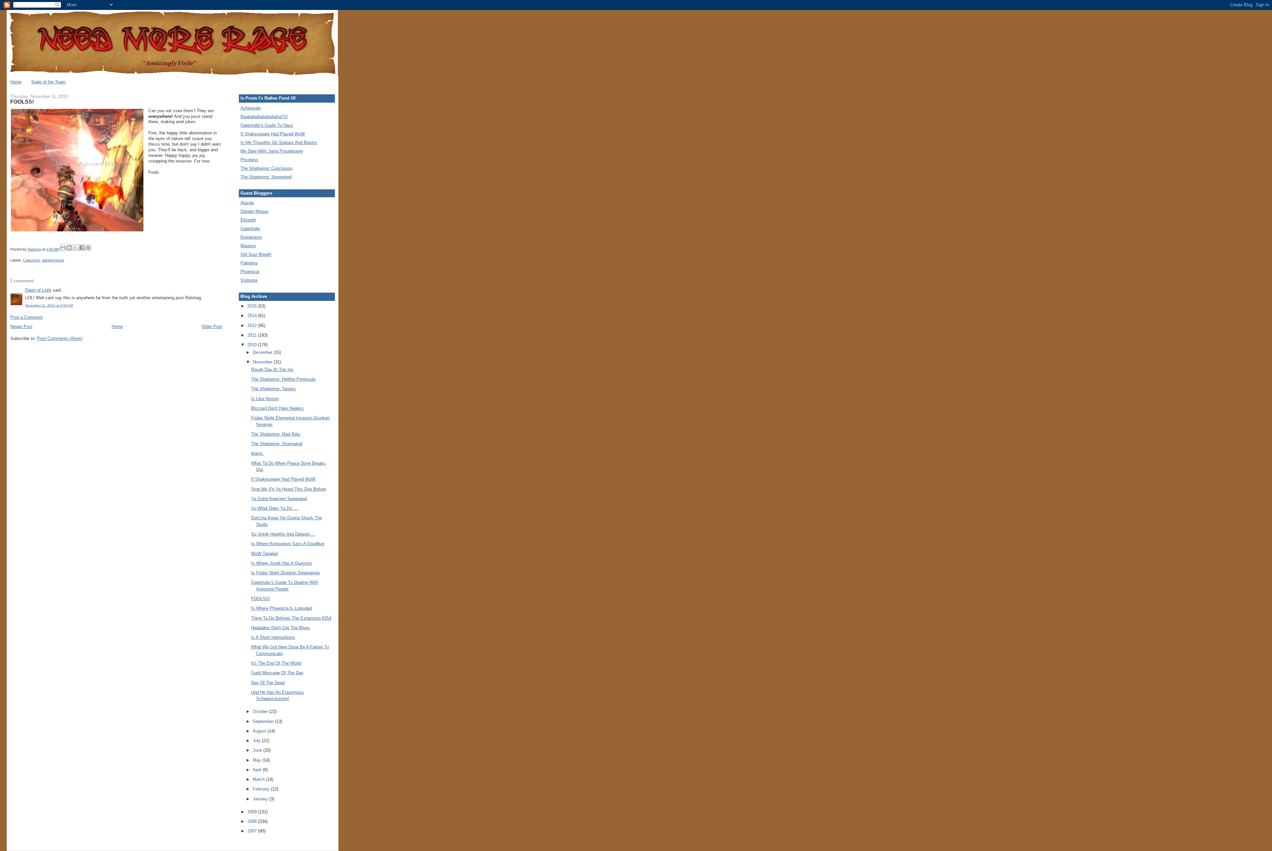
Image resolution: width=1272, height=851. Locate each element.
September (264, 721)
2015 (252, 306)
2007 (252, 830)
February (262, 788)
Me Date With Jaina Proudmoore (271, 151)
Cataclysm (31, 260)
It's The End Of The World (276, 663)
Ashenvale (250, 108)
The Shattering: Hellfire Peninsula (283, 379)
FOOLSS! (260, 598)
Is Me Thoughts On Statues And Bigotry (278, 142)
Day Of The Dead (268, 682)
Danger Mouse (254, 211)
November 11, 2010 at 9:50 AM (49, 305)
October (261, 711)
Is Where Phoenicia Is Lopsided (281, 608)
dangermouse (53, 260)
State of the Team (48, 81)
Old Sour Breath (255, 254)
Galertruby (250, 228)
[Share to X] (75, 247)
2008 (252, 821)
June (258, 750)
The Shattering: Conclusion (266, 168)
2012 (252, 325)
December (263, 352)
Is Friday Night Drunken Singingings (285, 572)
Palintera (248, 262)
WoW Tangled (264, 553)
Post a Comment (26, 317)
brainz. (257, 453)
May (257, 760)
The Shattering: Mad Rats (275, 434)
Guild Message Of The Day (277, 672)
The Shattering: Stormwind (266, 176)
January (261, 798)
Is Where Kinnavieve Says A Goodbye (287, 543)
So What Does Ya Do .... (274, 508)
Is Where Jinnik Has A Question (281, 563)
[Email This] (63, 247)
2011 (252, 335)
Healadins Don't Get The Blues (280, 627)
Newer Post (21, 326)
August (260, 731)
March (259, 779)
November (263, 361)
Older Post (212, 326)
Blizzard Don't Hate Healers (277, 408)
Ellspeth (248, 219)
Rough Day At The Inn (272, 369)
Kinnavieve (251, 237)
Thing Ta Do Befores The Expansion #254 (291, 618)
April (258, 769)
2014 (252, 315)
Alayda (247, 202)
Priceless (249, 159)
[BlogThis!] (69, 247)
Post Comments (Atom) (59, 338)
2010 (252, 344)
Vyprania (248, 280)
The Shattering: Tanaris (273, 388)
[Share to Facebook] (82, 247)
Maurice (248, 245)
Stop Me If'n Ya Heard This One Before (288, 489)
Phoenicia (249, 271)
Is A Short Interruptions (273, 637)
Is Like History (265, 398)
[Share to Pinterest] (88, 247)
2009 (252, 811)
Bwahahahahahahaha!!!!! (264, 116)
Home (16, 81)
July (257, 740)
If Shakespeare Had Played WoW (272, 133)
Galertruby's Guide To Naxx (266, 125)
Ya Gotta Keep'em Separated (279, 498)
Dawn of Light (38, 290)
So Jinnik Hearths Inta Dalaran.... (283, 534)
